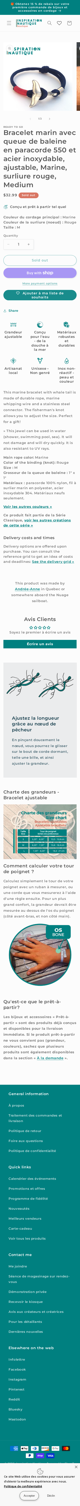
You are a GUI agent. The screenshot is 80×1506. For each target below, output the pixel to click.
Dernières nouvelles (26, 1332)
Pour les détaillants (25, 1322)
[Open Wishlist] (59, 23)
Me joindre (18, 1266)
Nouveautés (19, 1209)
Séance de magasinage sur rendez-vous (39, 1279)
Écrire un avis (40, 644)
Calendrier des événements (32, 1179)
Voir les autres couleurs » (27, 507)
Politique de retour (25, 1131)
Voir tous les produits (27, 1238)
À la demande (50, 1058)
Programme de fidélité (28, 1199)
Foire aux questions (26, 1141)
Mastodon (17, 1419)
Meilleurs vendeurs (25, 1219)
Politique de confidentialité (32, 1151)
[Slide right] (49, 119)
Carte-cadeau (20, 1229)
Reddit (14, 1399)
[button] (9, 23)
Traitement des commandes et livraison (35, 1118)
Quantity (10, 235)
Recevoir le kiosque (26, 1302)
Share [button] (13, 311)
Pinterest (17, 1389)
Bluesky (15, 1409)
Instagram (17, 1379)
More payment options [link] (40, 283)
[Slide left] (30, 119)
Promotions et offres (27, 1189)
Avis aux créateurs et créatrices (36, 1312)
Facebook (17, 1369)
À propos (16, 1105)
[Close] (76, 1467)
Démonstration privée (28, 1292)
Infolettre (17, 1359)
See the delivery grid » (53, 562)
